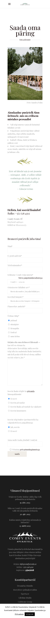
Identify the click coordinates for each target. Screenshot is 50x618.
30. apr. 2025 (25, 514)
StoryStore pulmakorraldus (25, 590)
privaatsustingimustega (30, 449)
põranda (30, 391)
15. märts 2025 (25, 526)
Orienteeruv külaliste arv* (19, 287)
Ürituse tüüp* (13, 316)
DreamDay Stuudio (25, 586)
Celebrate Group (25, 602)
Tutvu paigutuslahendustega (30, 278)
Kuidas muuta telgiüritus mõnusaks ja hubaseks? (25, 521)
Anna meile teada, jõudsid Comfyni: (22, 440)
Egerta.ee (25, 594)
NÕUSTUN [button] (29, 614)
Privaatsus (19, 614)
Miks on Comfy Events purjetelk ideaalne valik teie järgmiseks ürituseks (25, 509)
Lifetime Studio (25, 598)
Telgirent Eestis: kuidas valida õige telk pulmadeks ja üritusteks (25, 498)
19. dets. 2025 (25, 502)
